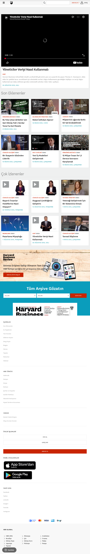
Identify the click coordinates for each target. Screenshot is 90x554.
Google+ (6, 504)
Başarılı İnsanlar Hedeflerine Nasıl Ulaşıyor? (11, 203)
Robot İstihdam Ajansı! (42, 120)
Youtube (5, 507)
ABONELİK (75, 3)
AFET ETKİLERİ (37, 152)
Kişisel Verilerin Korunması (11, 402)
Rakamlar (6, 357)
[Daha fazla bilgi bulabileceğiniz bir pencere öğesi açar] (9, 550)
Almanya (27, 536)
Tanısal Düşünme (70, 236)
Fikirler (5, 349)
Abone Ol (45, 451)
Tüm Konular (7, 334)
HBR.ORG (9, 536)
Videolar (5, 361)
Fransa (44, 538)
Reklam (5, 387)
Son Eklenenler (8, 326)
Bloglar (5, 345)
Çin (25, 538)
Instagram (6, 511)
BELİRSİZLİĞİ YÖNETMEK (40, 117)
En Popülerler (7, 330)
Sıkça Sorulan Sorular (10, 421)
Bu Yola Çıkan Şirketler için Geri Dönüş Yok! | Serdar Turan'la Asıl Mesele (15, 123)
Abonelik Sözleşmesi (9, 398)
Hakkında (6, 375)
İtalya (44, 541)
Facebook (6, 492)
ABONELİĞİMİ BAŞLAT (13, 275)
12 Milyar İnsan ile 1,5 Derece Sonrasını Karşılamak (72, 158)
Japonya (8, 543)
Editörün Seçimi (8, 337)
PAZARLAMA (6, 233)
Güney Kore (28, 541)
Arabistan (45, 536)
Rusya (44, 543)
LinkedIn (6, 500)
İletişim (5, 379)
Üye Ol (45, 437)
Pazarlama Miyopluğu (12, 236)
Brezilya (8, 538)
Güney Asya (9, 541)
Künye (5, 383)
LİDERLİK (65, 117)
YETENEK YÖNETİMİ (69, 198)
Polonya (27, 543)
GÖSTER (78, 295)
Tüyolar (5, 353)
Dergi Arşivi (6, 341)
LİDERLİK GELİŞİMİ (8, 152)
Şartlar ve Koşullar (9, 391)
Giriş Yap (45, 442)
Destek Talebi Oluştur (10, 417)
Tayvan (8, 546)
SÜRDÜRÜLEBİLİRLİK (9, 117)
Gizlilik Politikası (8, 395)
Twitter (5, 496)
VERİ (4, 74)
